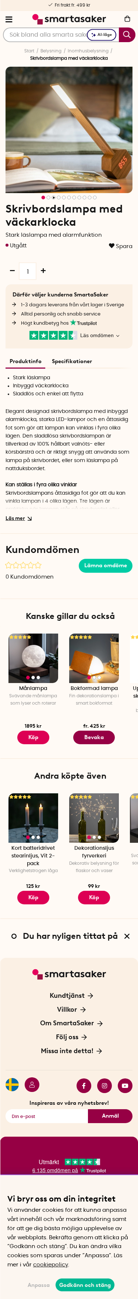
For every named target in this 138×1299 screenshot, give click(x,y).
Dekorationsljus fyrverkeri (94, 852)
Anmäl (110, 1115)
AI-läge (105, 34)
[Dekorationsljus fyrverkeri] (94, 818)
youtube (122, 1085)
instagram (101, 1085)
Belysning (50, 51)
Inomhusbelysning (88, 51)
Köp (33, 737)
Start (29, 51)
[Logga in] (29, 1085)
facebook (81, 1085)
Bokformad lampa (94, 688)
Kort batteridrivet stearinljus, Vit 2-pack (33, 856)
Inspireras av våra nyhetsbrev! (69, 1103)
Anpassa (39, 1285)
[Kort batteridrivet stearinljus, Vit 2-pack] (33, 818)
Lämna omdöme (105, 565)
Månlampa (33, 688)
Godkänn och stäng (85, 1285)
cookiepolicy (50, 1264)
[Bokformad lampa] (94, 658)
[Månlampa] (33, 658)
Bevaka (94, 737)
